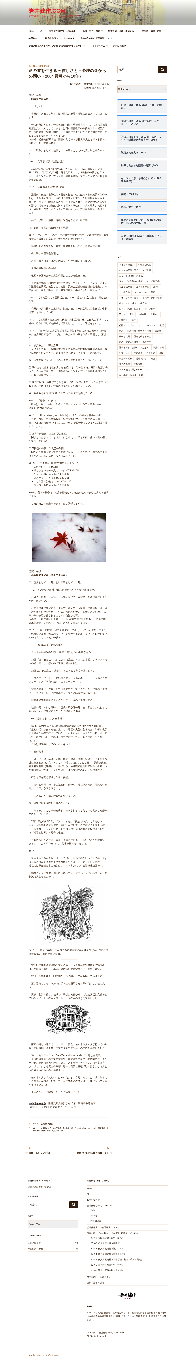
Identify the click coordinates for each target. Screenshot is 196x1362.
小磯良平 (142, 314)
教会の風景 (95, 1221)
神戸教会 (32, 38)
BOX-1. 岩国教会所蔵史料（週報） (107, 1237)
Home (31, 31)
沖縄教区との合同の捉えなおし (134, 347)
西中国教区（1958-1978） (99, 1277)
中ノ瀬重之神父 (45, 1128)
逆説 (153, 358)
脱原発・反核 (125, 358)
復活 (162, 325)
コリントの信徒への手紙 (131, 276)
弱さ (134, 320)
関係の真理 (124, 364)
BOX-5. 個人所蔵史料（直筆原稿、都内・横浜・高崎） (116, 1259)
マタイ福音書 (153, 281)
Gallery (93, 1210)
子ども (122, 314)
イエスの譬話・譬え (128, 270)
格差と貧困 (124, 336)
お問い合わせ (119, 46)
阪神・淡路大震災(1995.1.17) (52, 1130)
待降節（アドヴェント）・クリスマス (137, 325)
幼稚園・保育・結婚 (151, 31)
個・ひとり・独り (127, 303)
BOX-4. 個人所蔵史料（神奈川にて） (108, 1254)
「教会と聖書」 (126, 264)
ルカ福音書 (124, 292)
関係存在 (138, 364)
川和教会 (123, 320)
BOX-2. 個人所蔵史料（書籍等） (106, 1243)
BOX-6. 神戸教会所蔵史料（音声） (107, 1265)
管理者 (46, 66)
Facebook (69, 38)
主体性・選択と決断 (152, 298)
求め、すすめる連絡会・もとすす (135, 342)
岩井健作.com (47, 11)
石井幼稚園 (158, 347)
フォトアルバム (97, 46)
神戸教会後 (50, 38)
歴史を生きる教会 (142, 336)
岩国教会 (154, 314)
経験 (161, 353)
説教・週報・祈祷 (91, 31)
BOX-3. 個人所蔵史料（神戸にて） (107, 1248)
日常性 (158, 331)
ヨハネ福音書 (142, 287)
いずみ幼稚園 (144, 264)
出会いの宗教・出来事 (130, 309)
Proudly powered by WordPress (43, 1355)
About (89, 1188)
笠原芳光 (150, 353)
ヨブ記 (156, 287)
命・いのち (92, 1128)
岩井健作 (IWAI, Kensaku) (62, 31)
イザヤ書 (146, 270)
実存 (132, 314)
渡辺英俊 (101, 1128)
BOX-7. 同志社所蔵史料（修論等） (107, 1270)
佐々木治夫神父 (80, 1128)
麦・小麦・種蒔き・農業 (131, 375)
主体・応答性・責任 (128, 298)
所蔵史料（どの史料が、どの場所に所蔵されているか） (55, 46)
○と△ (35, 1128)
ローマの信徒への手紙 (144, 292)
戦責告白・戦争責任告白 (139, 331)
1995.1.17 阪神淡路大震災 (43, 1124)
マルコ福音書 (125, 287)
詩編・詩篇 (141, 358)
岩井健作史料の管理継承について (96, 38)
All (41, 31)
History (93, 1215)
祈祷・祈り (124, 353)
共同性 (143, 303)
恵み (121, 331)
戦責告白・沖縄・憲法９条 (121, 31)
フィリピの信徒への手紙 (131, 281)
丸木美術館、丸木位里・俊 (63, 1128)
